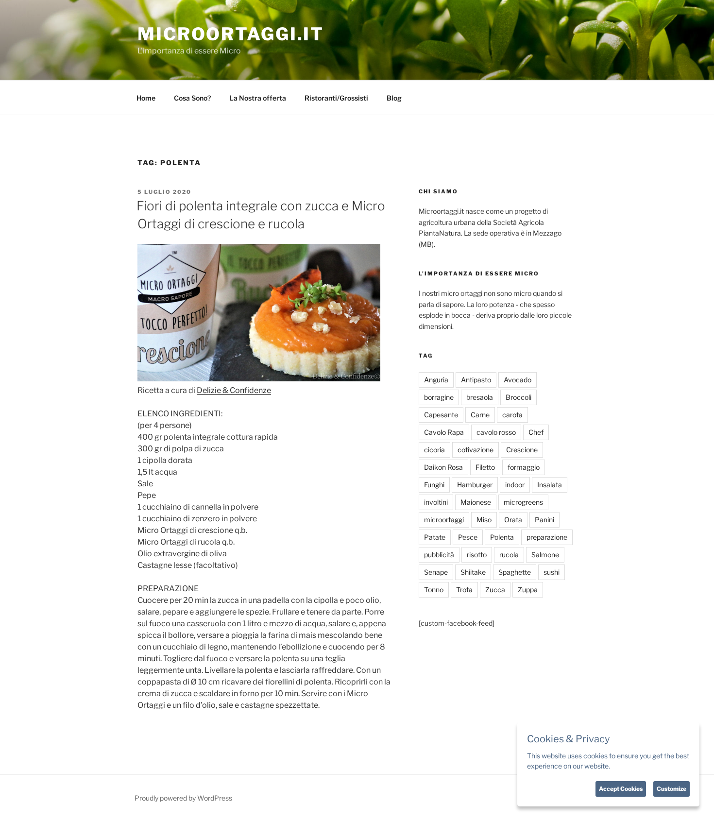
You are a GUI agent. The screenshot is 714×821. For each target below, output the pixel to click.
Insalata (549, 484)
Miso (484, 519)
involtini (436, 502)
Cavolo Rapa (444, 432)
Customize (671, 788)
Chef (536, 432)
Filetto (485, 467)
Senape (436, 572)
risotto (477, 554)
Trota (464, 589)
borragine (439, 397)
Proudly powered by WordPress (183, 798)
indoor (515, 484)
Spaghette (514, 572)
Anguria (436, 380)
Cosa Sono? (192, 98)
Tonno (433, 589)
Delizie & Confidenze (234, 390)
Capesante (441, 414)
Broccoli (518, 397)
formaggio (524, 467)
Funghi (434, 484)
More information (638, 766)
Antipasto (476, 380)
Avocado (517, 380)
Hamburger (475, 484)
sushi (552, 572)
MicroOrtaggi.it (230, 34)
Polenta (502, 537)
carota (512, 414)
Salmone (545, 554)
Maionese (475, 502)
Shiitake (473, 572)
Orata (513, 519)
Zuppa (528, 589)
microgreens (523, 502)
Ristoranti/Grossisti (336, 98)
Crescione (522, 449)
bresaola (479, 397)
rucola (509, 554)
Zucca (495, 589)
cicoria (434, 449)
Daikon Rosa (443, 467)
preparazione (547, 537)
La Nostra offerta (257, 98)
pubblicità (439, 554)
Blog (394, 98)
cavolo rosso (496, 432)
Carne (480, 414)
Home (145, 98)
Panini (544, 519)
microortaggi (444, 519)
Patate (434, 537)
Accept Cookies (621, 788)
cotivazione (475, 449)
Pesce (467, 537)
